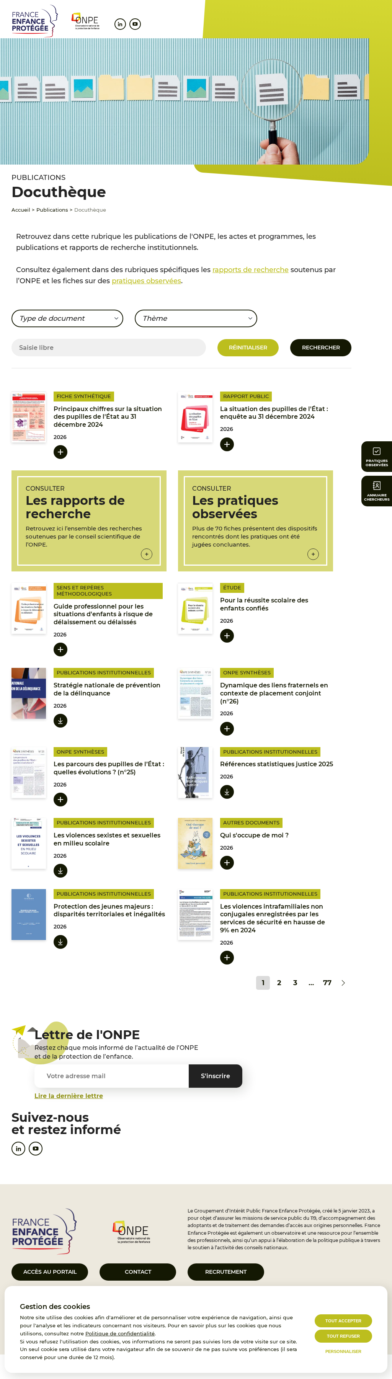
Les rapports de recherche (75, 507)
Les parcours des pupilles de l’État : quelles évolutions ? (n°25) (109, 768)
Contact (138, 1271)
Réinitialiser (248, 347)
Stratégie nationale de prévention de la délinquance (107, 689)
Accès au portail (50, 1271)
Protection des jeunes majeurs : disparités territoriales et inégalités (109, 910)
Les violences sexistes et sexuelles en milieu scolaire (107, 839)
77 (327, 983)
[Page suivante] (343, 983)
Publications (52, 210)
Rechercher (321, 347)
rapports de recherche (250, 270)
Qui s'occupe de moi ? (254, 835)
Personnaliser (343, 1351)
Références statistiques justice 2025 (276, 764)
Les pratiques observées (235, 507)
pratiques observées (146, 281)
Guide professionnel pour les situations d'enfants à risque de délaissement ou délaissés (103, 614)
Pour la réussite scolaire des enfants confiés (264, 604)
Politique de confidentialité (120, 1333)
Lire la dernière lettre (68, 1096)
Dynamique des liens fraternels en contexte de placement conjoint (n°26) (274, 693)
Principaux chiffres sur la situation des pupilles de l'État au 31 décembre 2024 (108, 417)
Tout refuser (343, 1336)
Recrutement (226, 1271)
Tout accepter (343, 1321)
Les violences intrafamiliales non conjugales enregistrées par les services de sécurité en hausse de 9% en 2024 (272, 918)
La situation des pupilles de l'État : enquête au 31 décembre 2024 (274, 413)
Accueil (20, 210)
